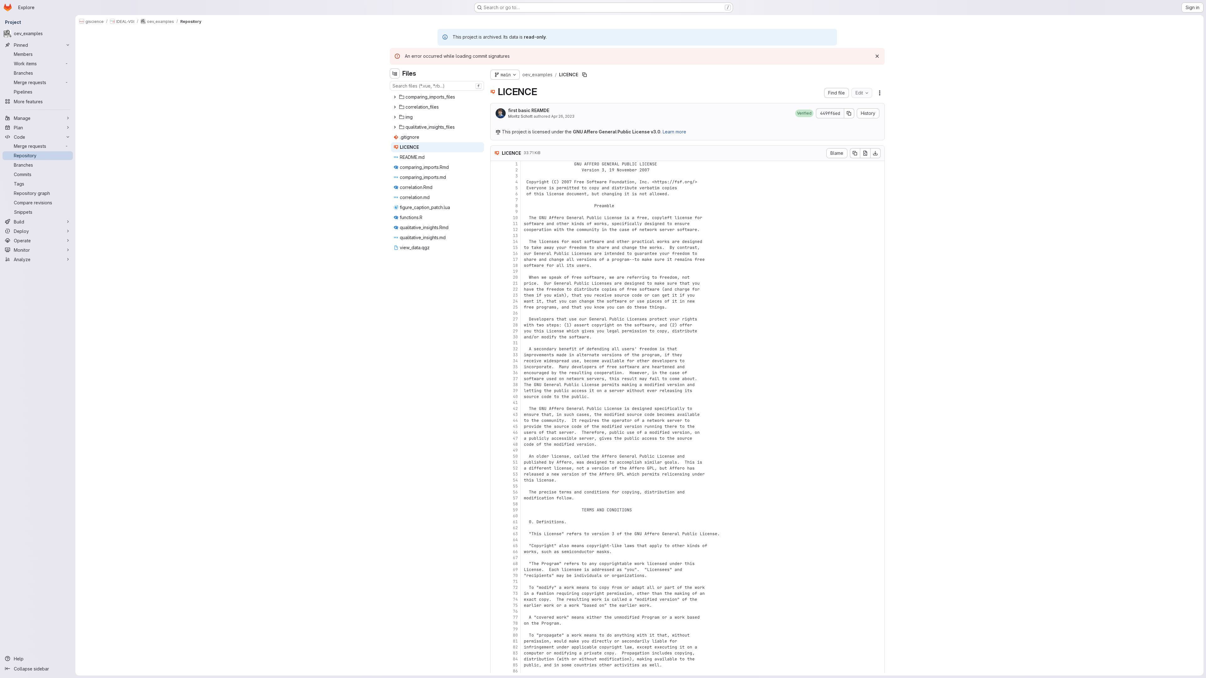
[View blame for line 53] (496, 474)
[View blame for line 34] (496, 361)
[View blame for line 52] (496, 468)
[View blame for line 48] (496, 444)
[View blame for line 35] (496, 367)
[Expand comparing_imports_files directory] (395, 97)
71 (515, 581)
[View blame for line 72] (496, 587)
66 (515, 551)
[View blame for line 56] (496, 492)
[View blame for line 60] (496, 516)
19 (515, 271)
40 (515, 396)
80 (515, 635)
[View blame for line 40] (496, 397)
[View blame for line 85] (496, 665)
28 (515, 325)
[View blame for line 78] (496, 623)
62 (515, 527)
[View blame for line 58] (496, 504)
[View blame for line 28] (496, 325)
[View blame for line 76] (496, 611)
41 (515, 402)
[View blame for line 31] (496, 343)
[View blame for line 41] (496, 403)
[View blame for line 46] (496, 432)
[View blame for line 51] (496, 462)
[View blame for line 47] (496, 438)
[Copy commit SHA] (849, 113)
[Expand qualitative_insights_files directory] (395, 127)
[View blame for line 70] (496, 575)
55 (515, 486)
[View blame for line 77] (496, 617)
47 (515, 438)
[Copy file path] (584, 75)
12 (515, 229)
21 (515, 283)
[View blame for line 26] (496, 313)
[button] (804, 113)
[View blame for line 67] (496, 558)
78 (515, 623)
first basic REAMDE (528, 110)
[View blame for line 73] (496, 593)
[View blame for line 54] (496, 480)
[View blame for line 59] (496, 510)
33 (515, 355)
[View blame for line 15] (496, 247)
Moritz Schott (520, 116)
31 (515, 343)
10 (515, 217)
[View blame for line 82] (496, 647)
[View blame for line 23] (496, 295)
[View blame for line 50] (496, 456)
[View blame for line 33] (496, 355)
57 (515, 498)
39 (515, 390)
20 (515, 277)
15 (515, 247)
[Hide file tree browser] (395, 73)
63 (515, 533)
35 (515, 366)
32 (515, 349)
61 (515, 522)
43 (515, 414)
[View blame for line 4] (496, 182)
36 (515, 372)
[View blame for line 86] (496, 671)
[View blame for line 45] (496, 426)
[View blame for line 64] (496, 540)
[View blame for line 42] (496, 409)
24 (515, 301)
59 (515, 510)
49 (515, 450)
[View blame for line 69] (496, 570)
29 (515, 331)
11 (515, 223)
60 (515, 516)
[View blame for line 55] (496, 486)
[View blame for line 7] (496, 200)
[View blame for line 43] (496, 414)
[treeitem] (437, 97)
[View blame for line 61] (496, 522)
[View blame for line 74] (496, 599)
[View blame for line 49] (496, 450)
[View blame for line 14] (496, 242)
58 (515, 504)
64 (515, 539)
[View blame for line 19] (496, 271)
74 (515, 599)
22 (515, 289)
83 (515, 653)
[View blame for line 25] (496, 307)
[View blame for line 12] (496, 230)
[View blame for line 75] (496, 605)
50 (515, 456)
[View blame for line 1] (496, 164)
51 (515, 462)
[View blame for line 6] (496, 194)
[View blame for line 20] (496, 277)
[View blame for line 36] (496, 373)
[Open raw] (865, 153)
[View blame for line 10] (496, 218)
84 (515, 659)
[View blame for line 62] (496, 528)
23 (515, 295)
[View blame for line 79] (496, 629)
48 (515, 444)
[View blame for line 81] (496, 641)
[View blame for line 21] (496, 283)
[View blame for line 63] (496, 534)
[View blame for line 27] (496, 319)
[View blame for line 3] (496, 176)
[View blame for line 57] (496, 498)
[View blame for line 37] (496, 379)
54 (515, 480)
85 (515, 665)
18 (515, 265)
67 (515, 557)
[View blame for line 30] (496, 337)
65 (515, 545)
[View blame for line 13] (496, 236)
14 (515, 241)
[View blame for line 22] (496, 289)
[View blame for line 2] (496, 170)
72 (515, 587)
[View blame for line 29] (496, 331)
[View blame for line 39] (496, 391)
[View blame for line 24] (496, 301)
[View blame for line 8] (496, 206)
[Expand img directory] (395, 117)
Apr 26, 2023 (562, 116)
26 (515, 313)
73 (515, 593)
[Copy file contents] (855, 153)
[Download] (876, 153)
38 (515, 384)
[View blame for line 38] (496, 385)
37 (515, 378)
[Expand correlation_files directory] (395, 107)
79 (515, 629)
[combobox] (437, 86)
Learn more (674, 131)
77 (515, 617)
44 (515, 420)
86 (515, 671)
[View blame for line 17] (496, 259)
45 (515, 426)
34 (515, 360)
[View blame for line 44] (496, 420)
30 (515, 337)
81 (515, 641)
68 (515, 563)
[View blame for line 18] (496, 265)
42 (515, 408)
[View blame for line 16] (496, 253)
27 (515, 319)
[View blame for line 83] (496, 653)
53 (515, 474)
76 (515, 611)
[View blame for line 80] (496, 635)
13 (515, 235)
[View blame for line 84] (496, 659)
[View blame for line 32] (496, 349)
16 (515, 253)
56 (515, 492)
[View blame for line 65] (496, 546)
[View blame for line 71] (496, 581)
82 (515, 647)
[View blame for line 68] (496, 564)
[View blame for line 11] (496, 224)
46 (515, 432)
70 (515, 575)
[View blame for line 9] (496, 212)
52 (515, 468)
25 (515, 307)
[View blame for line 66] (496, 552)
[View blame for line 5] (496, 188)
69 (515, 569)
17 (515, 259)
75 (515, 605)
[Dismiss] (877, 56)
